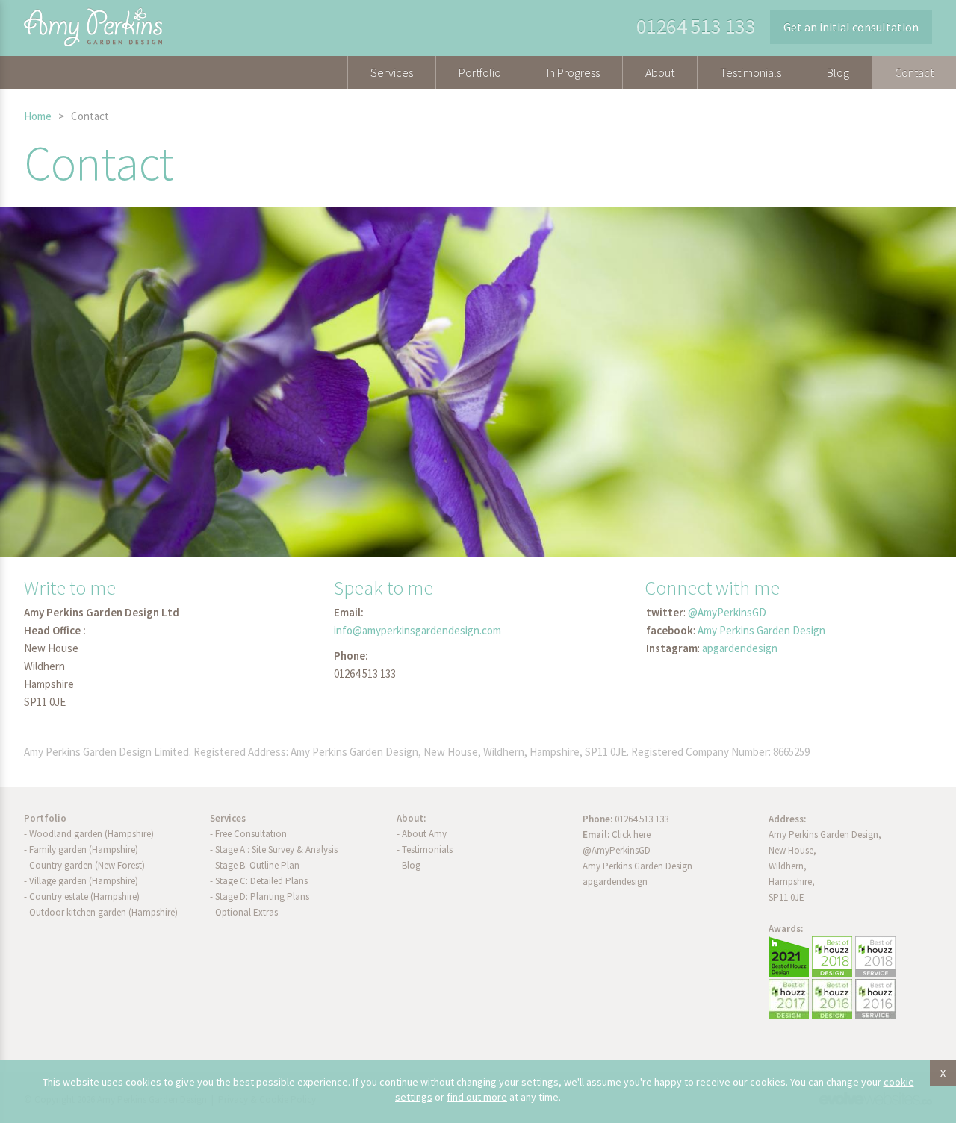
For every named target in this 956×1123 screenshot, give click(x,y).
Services (391, 72)
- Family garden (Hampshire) (81, 849)
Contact (914, 72)
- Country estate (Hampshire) (82, 896)
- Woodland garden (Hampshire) (89, 834)
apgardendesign (739, 648)
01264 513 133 (696, 26)
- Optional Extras (244, 912)
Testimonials (750, 72)
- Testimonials (425, 849)
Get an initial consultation (851, 26)
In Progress (573, 72)
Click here (631, 834)
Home (38, 116)
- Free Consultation (248, 834)
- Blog (408, 865)
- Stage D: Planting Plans (259, 896)
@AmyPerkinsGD (727, 612)
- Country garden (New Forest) (84, 865)
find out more (477, 1097)
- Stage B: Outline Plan (254, 865)
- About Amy (422, 834)
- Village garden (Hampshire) (81, 881)
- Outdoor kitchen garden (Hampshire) (101, 912)
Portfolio (480, 72)
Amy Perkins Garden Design (761, 630)
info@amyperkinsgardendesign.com (417, 630)
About (659, 72)
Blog (838, 72)
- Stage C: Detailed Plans (259, 881)
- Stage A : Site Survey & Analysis (274, 849)
